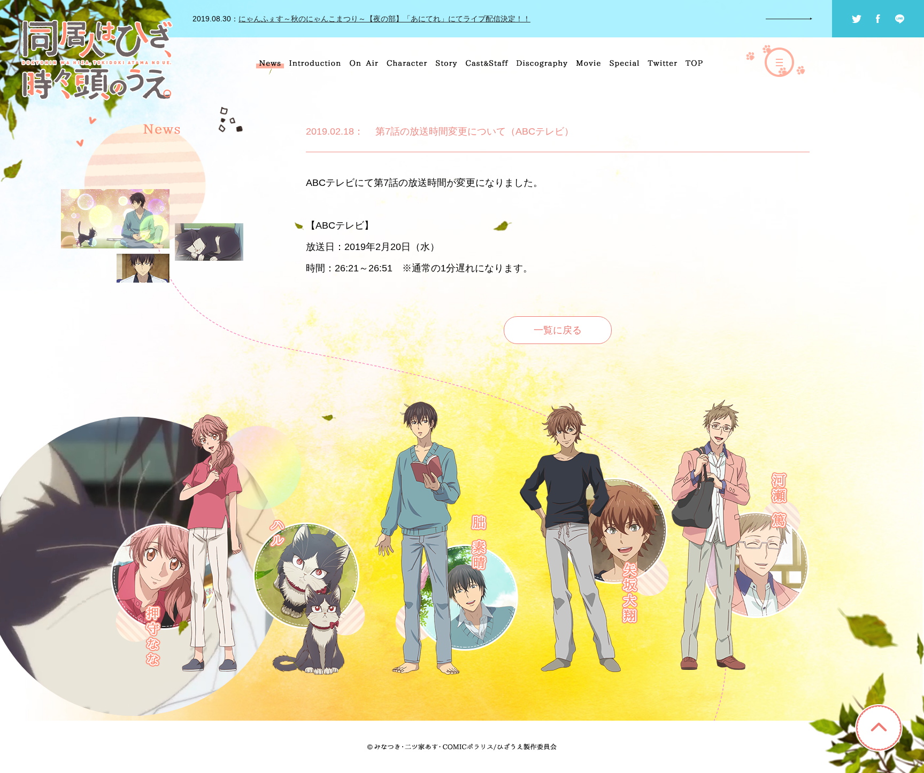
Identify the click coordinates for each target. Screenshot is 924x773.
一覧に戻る (558, 330)
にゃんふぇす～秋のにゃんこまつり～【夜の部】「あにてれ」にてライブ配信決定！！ (384, 18)
